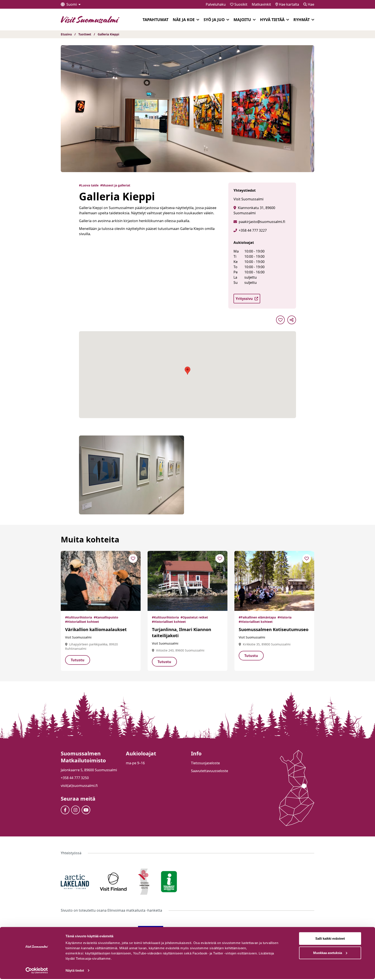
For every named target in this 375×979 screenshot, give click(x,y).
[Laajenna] (197, 20)
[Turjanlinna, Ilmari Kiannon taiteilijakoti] (187, 581)
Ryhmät (301, 19)
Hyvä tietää (272, 19)
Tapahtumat (155, 19)
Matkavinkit (261, 4)
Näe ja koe (184, 19)
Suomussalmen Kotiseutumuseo (273, 629)
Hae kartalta (288, 4)
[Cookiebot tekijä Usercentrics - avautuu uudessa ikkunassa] (37, 970)
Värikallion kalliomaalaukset (96, 629)
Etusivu (66, 34)
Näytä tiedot (75, 970)
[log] (324, 877)
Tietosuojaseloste (205, 763)
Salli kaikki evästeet (330, 938)
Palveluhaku (216, 4)
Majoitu (242, 19)
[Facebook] (65, 810)
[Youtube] (86, 810)
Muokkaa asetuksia (327, 952)
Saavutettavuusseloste (209, 770)
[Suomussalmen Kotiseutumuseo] (274, 581)
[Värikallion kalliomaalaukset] (101, 581)
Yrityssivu (244, 298)
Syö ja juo (214, 19)
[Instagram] (75, 810)
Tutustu (77, 660)
